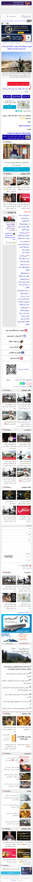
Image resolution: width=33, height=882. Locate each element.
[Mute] (7, 157)
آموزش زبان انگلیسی (15, 353)
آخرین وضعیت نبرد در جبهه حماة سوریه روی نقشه (24, 259)
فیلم (31, 42)
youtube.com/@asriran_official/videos (19, 133)
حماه (17, 386)
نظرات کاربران (17, 96)
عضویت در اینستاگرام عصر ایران (15, 330)
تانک (14, 386)
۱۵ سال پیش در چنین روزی (15, 336)
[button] (3, 23)
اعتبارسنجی (29, 568)
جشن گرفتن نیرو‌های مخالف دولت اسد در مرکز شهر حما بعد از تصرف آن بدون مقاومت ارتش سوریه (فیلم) (23, 316)
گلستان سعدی (14, 347)
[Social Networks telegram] (16, 111)
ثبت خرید (16, 169)
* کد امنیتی (28, 553)
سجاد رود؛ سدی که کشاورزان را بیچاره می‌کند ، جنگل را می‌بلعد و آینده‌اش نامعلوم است (10, 226)
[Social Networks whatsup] (21, 111)
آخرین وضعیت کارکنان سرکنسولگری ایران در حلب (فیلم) (23, 236)
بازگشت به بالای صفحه (23, 612)
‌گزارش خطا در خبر (29, 383)
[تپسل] (4, 142)
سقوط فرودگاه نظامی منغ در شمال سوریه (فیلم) (23, 227)
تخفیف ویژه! (10, 873)
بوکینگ (24, 568)
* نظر (29, 540)
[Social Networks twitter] (19, 111)
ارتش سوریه (21, 386)
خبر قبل (8, 96)
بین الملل (27, 42)
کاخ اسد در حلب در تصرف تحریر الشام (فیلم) (23, 218)
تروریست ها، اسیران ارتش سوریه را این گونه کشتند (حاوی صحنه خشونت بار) (23, 247)
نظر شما (28, 526)
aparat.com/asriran (25, 126)
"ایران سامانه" (13, 880)
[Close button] (32, 865)
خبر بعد (25, 96)
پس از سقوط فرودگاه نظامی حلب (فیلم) (23, 267)
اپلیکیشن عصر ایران (23, 369)
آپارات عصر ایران (15, 358)
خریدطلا (10, 107)
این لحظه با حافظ (14, 341)
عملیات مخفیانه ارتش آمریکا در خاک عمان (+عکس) (15, 708)
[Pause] (5, 157)
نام (30, 528)
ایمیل (29, 534)
